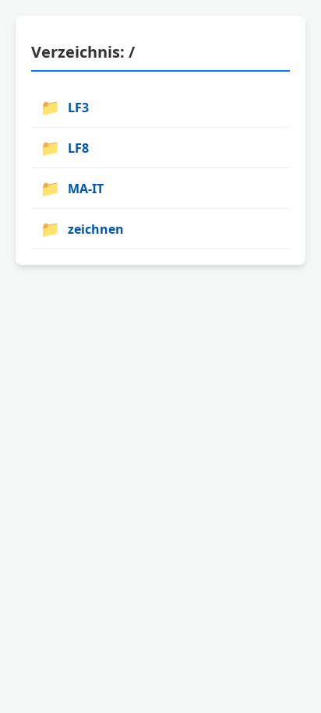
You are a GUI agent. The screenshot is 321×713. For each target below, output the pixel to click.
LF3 (65, 107)
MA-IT (72, 188)
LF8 (65, 147)
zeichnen (82, 228)
